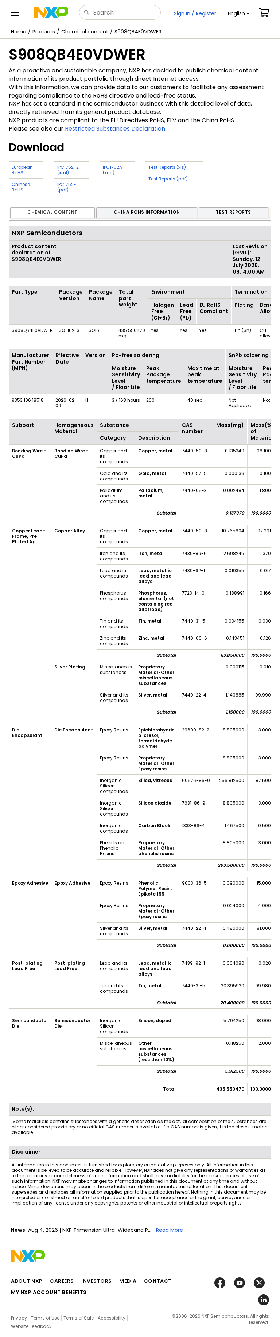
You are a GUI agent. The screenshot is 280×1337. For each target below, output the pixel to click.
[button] (239, 13)
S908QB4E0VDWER (138, 31)
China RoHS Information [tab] (147, 212)
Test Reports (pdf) (168, 179)
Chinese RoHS (21, 187)
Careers (62, 1281)
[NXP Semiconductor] (51, 12)
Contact (158, 1281)
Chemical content (84, 31)
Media (128, 1281)
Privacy (19, 1318)
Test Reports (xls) (167, 167)
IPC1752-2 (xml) (68, 170)
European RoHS (22, 170)
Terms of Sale (78, 1318)
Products (43, 31)
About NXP (27, 1281)
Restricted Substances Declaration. (115, 128)
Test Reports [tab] (233, 212)
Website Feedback (31, 1326)
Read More (169, 1230)
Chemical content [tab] (52, 212)
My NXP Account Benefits (49, 1292)
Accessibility (111, 1318)
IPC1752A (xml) (112, 170)
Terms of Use (45, 1318)
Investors (96, 1281)
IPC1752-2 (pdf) (68, 187)
